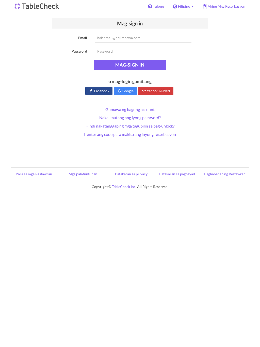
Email (82, 38)
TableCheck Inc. (124, 186)
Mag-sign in (129, 65)
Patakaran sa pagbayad (177, 174)
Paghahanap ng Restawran (225, 174)
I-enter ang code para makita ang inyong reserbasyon (130, 134)
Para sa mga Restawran (34, 174)
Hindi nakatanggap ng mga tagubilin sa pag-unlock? (130, 125)
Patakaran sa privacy (131, 174)
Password (79, 51)
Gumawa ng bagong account (130, 109)
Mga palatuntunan (83, 174)
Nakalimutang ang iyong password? (130, 117)
